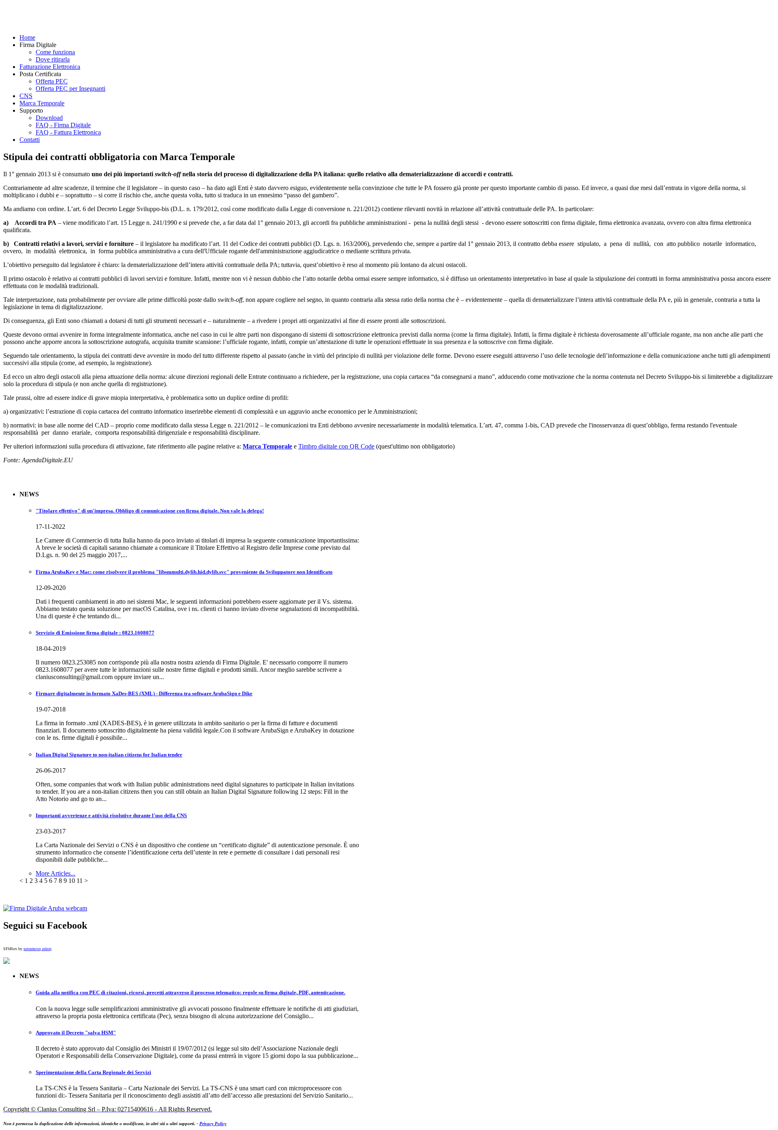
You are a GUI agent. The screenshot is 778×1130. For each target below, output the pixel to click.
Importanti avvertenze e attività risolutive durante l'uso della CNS (111, 815)
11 (80, 880)
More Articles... (55, 873)
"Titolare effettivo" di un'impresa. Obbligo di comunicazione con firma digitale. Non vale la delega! (150, 511)
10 (71, 880)
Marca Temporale (267, 446)
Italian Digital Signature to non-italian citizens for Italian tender (109, 755)
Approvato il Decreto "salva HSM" (76, 1033)
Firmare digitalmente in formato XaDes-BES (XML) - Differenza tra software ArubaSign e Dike (144, 693)
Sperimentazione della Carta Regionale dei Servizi (93, 1072)
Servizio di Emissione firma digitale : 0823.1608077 (95, 633)
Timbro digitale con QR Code (336, 446)
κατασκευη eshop (37, 948)
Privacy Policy (213, 1123)
